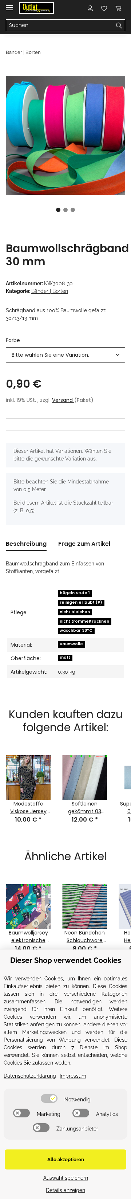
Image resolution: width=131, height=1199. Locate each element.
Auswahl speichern (65, 1178)
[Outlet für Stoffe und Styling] (36, 8)
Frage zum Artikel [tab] (84, 544)
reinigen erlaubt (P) (81, 602)
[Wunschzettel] (104, 8)
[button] (90, 8)
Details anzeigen (65, 1190)
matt (65, 657)
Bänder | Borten (49, 291)
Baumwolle (71, 644)
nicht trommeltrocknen (84, 621)
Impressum (73, 1076)
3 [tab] (73, 210)
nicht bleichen (75, 612)
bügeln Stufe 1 (75, 593)
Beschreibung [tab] (26, 544)
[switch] (49, 1098)
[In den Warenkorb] (11, 72)
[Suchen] (119, 25)
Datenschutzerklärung (30, 1076)
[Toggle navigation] (9, 4)
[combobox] (65, 355)
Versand (63, 400)
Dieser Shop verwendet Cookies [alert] (65, 960)
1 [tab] (58, 210)
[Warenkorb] (118, 8)
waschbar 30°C (76, 630)
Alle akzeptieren (65, 1159)
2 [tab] (65, 210)
